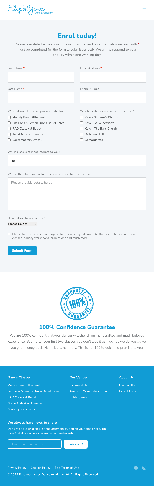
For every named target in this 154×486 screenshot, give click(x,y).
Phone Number (91, 89)
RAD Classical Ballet (26, 128)
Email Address (91, 68)
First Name (16, 68)
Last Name (16, 89)
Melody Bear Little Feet (28, 117)
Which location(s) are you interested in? (107, 111)
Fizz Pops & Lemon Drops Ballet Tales (38, 122)
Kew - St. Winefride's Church (89, 391)
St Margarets (94, 139)
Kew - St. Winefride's (99, 122)
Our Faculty (127, 385)
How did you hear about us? (26, 218)
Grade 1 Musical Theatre (25, 403)
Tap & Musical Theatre (27, 134)
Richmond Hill (94, 134)
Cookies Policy (40, 467)
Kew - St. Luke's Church (101, 117)
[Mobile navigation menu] (144, 10)
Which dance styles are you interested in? (36, 111)
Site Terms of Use (67, 467)
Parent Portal (128, 391)
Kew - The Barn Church (101, 128)
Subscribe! (75, 444)
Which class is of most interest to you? (34, 152)
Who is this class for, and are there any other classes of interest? (51, 174)
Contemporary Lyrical (27, 139)
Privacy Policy (17, 467)
